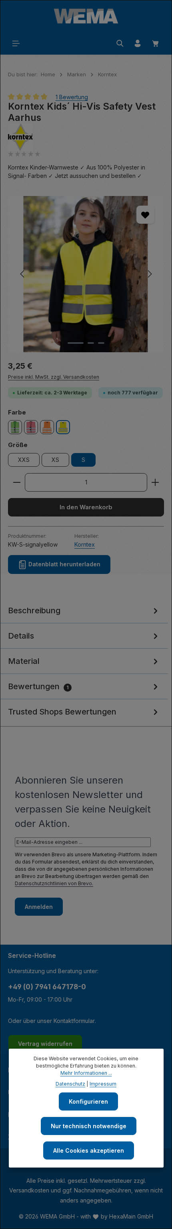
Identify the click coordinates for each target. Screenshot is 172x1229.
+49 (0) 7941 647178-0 (47, 986)
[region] (86, 274)
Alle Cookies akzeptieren (88, 1150)
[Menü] (16, 43)
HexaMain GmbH (131, 1216)
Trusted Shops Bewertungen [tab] (62, 712)
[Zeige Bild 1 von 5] (76, 343)
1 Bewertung (72, 96)
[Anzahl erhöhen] (155, 482)
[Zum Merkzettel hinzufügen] (145, 215)
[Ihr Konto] (138, 43)
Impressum (103, 1084)
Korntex (84, 544)
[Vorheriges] (22, 273)
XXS (24, 459)
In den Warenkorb (86, 507)
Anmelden (39, 906)
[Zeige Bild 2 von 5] (91, 343)
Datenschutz (70, 1084)
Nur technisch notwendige (88, 1126)
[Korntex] (86, 137)
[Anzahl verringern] (16, 482)
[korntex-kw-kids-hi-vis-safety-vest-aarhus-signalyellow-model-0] (86, 274)
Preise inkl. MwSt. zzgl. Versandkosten (53, 377)
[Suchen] (120, 43)
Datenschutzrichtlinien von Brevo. (54, 883)
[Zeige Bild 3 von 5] (101, 343)
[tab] (84, 610)
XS (55, 459)
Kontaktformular (74, 1020)
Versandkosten (29, 1190)
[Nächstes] (149, 273)
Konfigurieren (88, 1101)
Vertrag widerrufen (45, 1043)
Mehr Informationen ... (86, 1073)
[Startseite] (85, 16)
